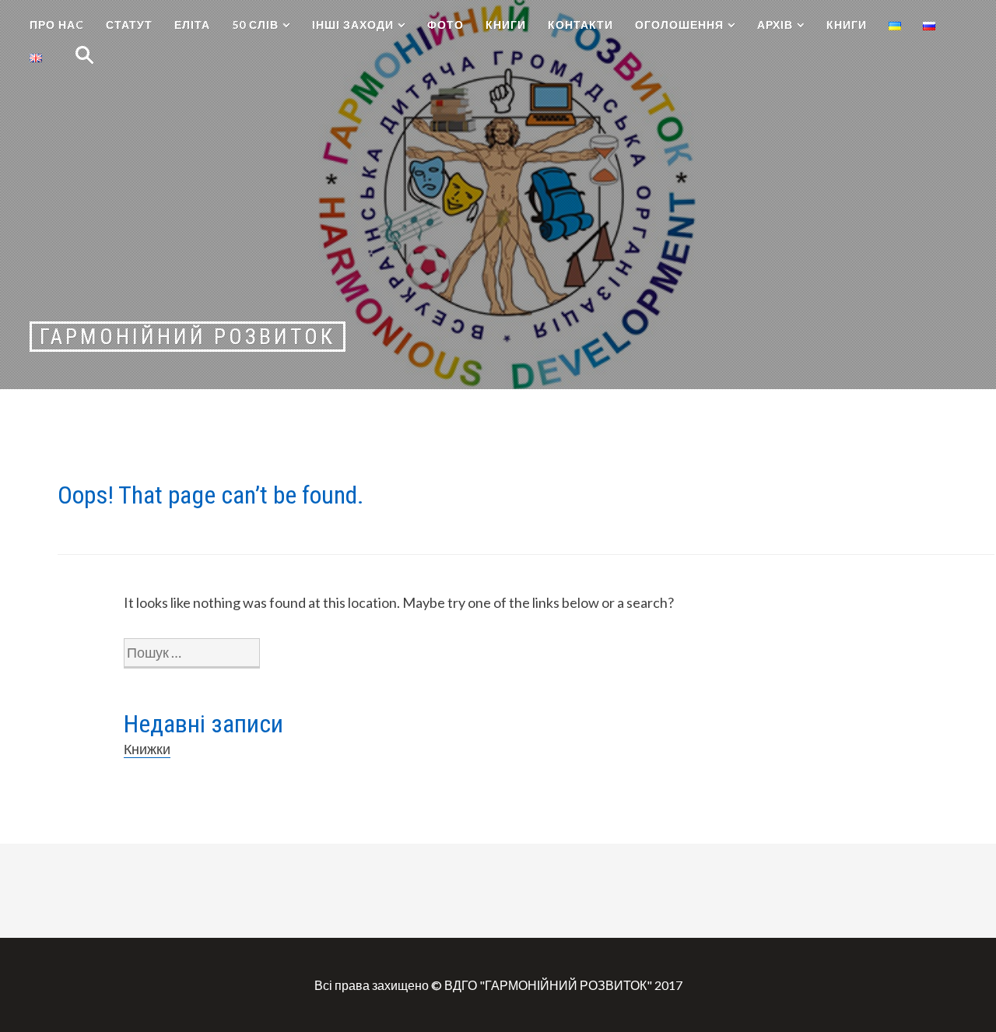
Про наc (57, 24)
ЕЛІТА (192, 24)
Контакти (580, 24)
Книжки (147, 748)
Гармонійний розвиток (187, 336)
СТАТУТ (129, 24)
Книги (506, 24)
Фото (445, 24)
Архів (775, 24)
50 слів (255, 24)
